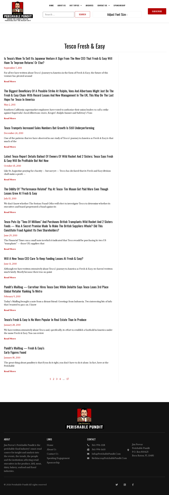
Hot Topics (74, 5)
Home (51, 5)
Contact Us (102, 5)
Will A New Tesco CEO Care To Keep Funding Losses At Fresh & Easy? (43, 258)
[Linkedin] (124, 484)
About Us (62, 5)
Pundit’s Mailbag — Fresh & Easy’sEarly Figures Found (24, 350)
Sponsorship (119, 5)
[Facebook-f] (132, 484)
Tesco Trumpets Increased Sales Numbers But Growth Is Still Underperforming (49, 127)
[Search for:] (58, 14)
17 (68, 379)
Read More (10, 81)
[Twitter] (116, 484)
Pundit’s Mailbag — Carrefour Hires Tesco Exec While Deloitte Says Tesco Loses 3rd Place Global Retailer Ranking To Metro (56, 288)
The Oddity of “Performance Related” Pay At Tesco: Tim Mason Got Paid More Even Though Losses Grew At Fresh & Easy (56, 190)
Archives (89, 5)
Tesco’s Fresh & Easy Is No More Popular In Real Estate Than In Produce (45, 319)
